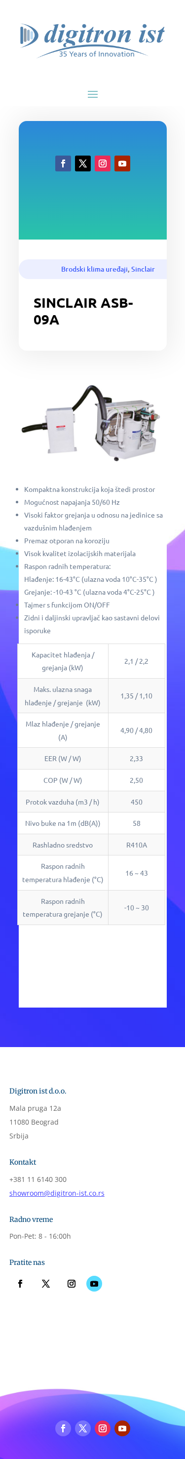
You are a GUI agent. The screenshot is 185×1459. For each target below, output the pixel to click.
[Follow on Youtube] (122, 163)
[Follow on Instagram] (103, 163)
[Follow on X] (83, 163)
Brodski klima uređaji (94, 269)
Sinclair (143, 269)
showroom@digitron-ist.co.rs (57, 1193)
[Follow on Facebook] (63, 163)
